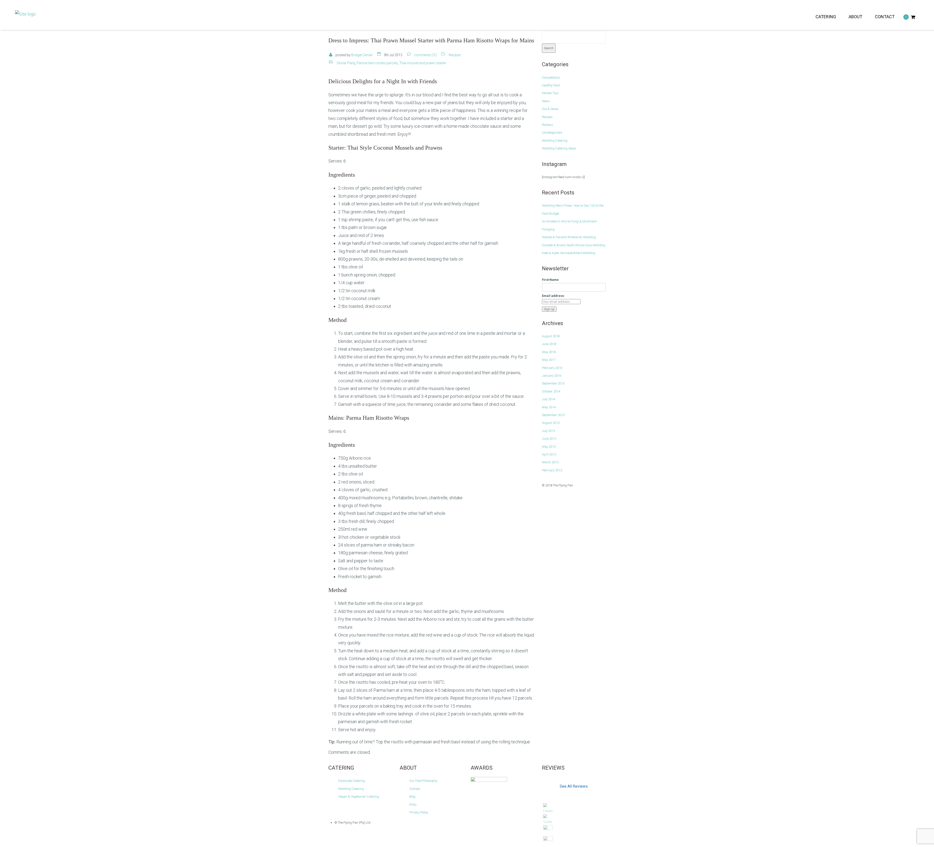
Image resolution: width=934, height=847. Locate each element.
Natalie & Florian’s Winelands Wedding (569, 237)
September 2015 (553, 383)
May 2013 (549, 446)
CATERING (826, 16)
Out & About (550, 109)
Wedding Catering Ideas (559, 148)
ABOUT (855, 16)
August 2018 (550, 336)
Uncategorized (552, 132)
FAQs (413, 804)
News (546, 101)
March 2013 (550, 462)
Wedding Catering (554, 140)
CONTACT (885, 16)
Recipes (455, 55)
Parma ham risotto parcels (377, 63)
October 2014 (551, 391)
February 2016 (552, 368)
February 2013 (552, 470)
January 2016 (551, 375)
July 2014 (548, 399)
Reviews (547, 125)
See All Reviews (574, 786)
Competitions (551, 77)
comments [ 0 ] (425, 55)
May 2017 (549, 360)
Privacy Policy (418, 812)
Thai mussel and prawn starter (422, 63)
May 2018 (549, 352)
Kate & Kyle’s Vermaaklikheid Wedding (568, 253)
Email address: (553, 296)
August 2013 (550, 423)
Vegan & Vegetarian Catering (358, 796)
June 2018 (549, 344)
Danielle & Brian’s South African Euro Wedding (573, 245)
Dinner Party (346, 63)
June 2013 (549, 438)
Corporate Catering (351, 781)
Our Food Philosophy (423, 781)
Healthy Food (551, 85)
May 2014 (549, 407)
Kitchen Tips (550, 93)
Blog (412, 796)
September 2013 (553, 415)
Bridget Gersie (361, 55)
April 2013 (549, 454)
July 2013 (548, 431)
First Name (550, 280)
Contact (414, 789)
